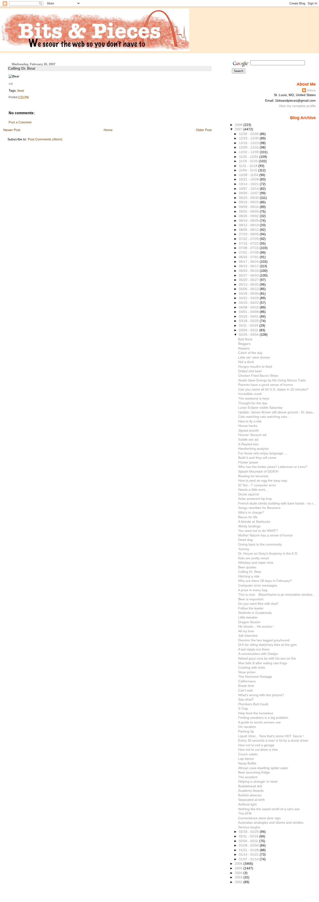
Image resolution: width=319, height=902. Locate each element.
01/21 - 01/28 (249, 850)
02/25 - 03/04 (249, 334)
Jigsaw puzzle (248, 430)
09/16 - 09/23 (249, 202)
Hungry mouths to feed (255, 366)
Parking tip (246, 731)
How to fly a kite (250, 421)
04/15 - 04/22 (249, 302)
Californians (247, 681)
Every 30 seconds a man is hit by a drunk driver (273, 740)
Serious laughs (249, 827)
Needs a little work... (253, 489)
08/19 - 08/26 (249, 220)
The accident (247, 777)
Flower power (248, 462)
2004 (239, 873)
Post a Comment (20, 122)
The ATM (245, 813)
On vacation (247, 727)
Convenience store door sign (259, 818)
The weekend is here (253, 398)
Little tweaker (248, 617)
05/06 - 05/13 (249, 289)
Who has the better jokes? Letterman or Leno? (272, 467)
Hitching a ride (248, 576)
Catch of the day (250, 353)
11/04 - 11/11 (248, 170)
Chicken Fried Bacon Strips (258, 375)
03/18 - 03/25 (249, 321)
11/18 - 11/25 (249, 161)
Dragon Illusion (249, 622)
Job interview (248, 635)
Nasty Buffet (247, 763)
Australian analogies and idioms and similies (270, 822)
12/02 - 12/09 (249, 152)
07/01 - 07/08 (249, 252)
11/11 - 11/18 (248, 166)
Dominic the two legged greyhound (264, 640)
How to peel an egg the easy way (262, 480)
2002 (239, 882)
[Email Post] (29, 97)
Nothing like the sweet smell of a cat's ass (269, 809)
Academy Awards (251, 790)
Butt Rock (245, 339)
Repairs (244, 348)
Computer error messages (257, 585)
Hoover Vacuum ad (252, 435)
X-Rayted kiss (248, 444)
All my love (246, 631)
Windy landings (249, 526)
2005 (239, 868)
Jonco (311, 90)
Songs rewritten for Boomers (259, 508)
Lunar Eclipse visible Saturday (260, 407)
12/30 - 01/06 (249, 134)
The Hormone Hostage (255, 676)
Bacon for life (248, 517)
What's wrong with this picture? (261, 695)
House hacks (247, 426)
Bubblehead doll (250, 786)
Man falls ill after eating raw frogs (262, 663)
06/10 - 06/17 (249, 266)
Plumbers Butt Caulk (253, 704)
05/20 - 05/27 (249, 280)
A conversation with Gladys (258, 654)
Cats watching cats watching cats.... (264, 416)
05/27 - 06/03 (249, 275)
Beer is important (250, 599)
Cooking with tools (251, 667)
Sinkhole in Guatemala (255, 613)
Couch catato (248, 754)
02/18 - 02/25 (249, 831)
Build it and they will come (257, 458)
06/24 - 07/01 (249, 257)
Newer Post (11, 130)
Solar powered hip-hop (255, 499)
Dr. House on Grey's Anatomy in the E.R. (268, 553)
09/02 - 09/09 (249, 211)
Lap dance (246, 758)
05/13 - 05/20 (249, 284)
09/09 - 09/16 (249, 207)
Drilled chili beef (250, 371)
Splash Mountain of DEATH (258, 471)
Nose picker (247, 672)
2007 (239, 129)
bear (21, 90)
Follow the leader (251, 608)
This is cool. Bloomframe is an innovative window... (276, 594)
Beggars (244, 344)
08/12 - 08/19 (249, 225)
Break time (246, 686)
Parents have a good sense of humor (265, 385)
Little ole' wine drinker (254, 357)
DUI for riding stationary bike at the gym (267, 644)
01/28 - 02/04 (249, 845)
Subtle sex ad (248, 439)
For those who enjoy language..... (263, 453)
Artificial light (247, 804)
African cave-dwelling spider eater (263, 768)
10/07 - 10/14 (249, 188)
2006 (239, 863)
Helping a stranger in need (257, 781)
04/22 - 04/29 (249, 298)
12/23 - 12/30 (249, 138)
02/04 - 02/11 (249, 841)
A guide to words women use (259, 722)
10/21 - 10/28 (249, 179)
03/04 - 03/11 (249, 330)
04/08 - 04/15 (249, 307)
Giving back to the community (260, 544)
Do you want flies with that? (258, 603)
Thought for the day (252, 403)
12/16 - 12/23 (249, 143)
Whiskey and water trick (255, 562)
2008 (239, 125)
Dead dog (245, 540)
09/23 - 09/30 (249, 198)
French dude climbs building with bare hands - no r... (277, 503)
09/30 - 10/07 (249, 193)
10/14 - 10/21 (249, 184)
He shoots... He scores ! (256, 626)
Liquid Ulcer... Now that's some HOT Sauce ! (271, 736)
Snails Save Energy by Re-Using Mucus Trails (272, 380)
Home (108, 130)
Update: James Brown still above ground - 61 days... (276, 412)
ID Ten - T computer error (257, 485)
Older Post (204, 130)
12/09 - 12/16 (249, 147)
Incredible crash (250, 394)
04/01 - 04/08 (249, 312)
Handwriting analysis (253, 448)
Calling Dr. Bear (21, 68)
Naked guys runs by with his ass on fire (267, 658)
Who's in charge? (251, 512)
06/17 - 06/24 (249, 261)
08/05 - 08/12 (249, 230)
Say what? (246, 699)
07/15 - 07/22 (249, 243)
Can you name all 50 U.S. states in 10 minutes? (273, 389)
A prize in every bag (252, 590)
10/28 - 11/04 (249, 175)
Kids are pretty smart (253, 558)
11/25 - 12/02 (249, 157)
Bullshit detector (250, 795)
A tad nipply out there (253, 649)
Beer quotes (247, 567)
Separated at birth (251, 800)
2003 (239, 877)
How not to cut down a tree (258, 749)
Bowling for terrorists (253, 476)
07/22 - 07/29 (249, 239)
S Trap (243, 708)
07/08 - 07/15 (249, 248)
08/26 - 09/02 (249, 216)
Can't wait (245, 690)
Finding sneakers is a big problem (263, 717)
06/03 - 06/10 (249, 271)
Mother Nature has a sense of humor (265, 535)
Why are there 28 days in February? (265, 581)
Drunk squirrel (248, 494)
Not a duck (246, 362)
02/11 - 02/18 (249, 836)
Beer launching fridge (254, 772)
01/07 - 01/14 (249, 859)
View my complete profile (297, 106)
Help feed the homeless (255, 713)
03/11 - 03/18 (249, 325)
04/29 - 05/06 (249, 293)
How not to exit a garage (256, 745)
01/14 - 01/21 (249, 854)
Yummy (243, 549)
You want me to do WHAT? (258, 530)
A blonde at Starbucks (254, 521)
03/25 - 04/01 (249, 316)
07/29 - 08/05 (249, 234)
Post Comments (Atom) (45, 139)
